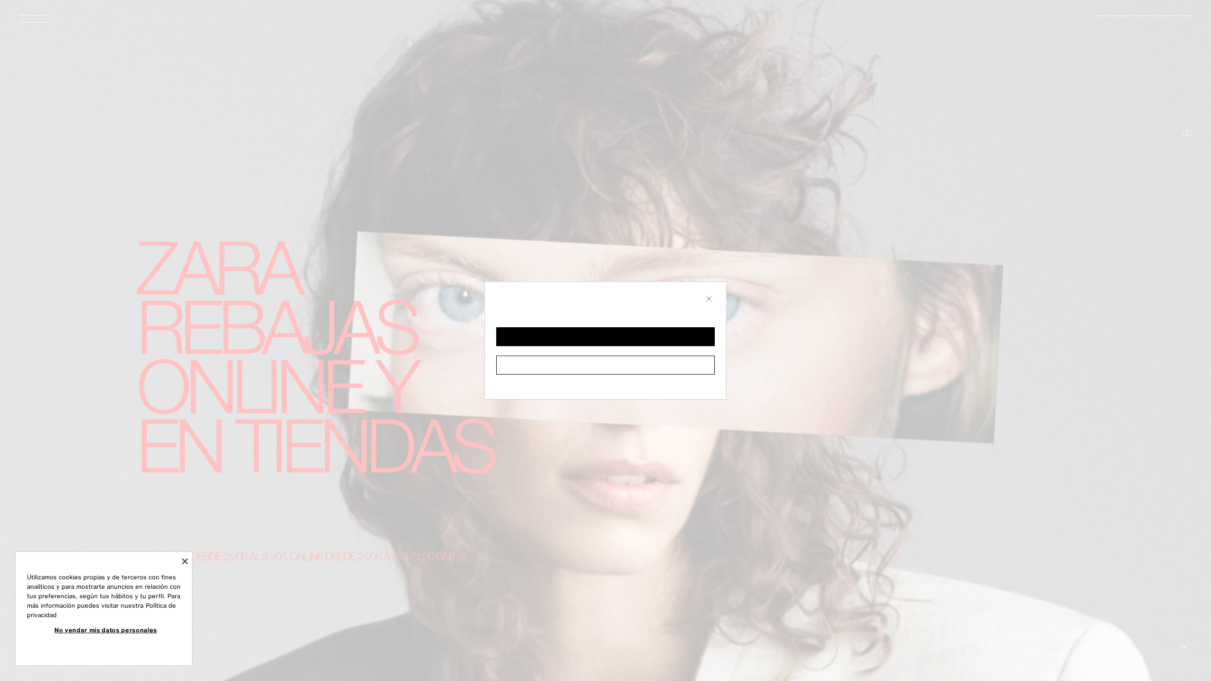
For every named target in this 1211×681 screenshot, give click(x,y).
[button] (605, 336)
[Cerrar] (185, 561)
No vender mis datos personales (105, 630)
